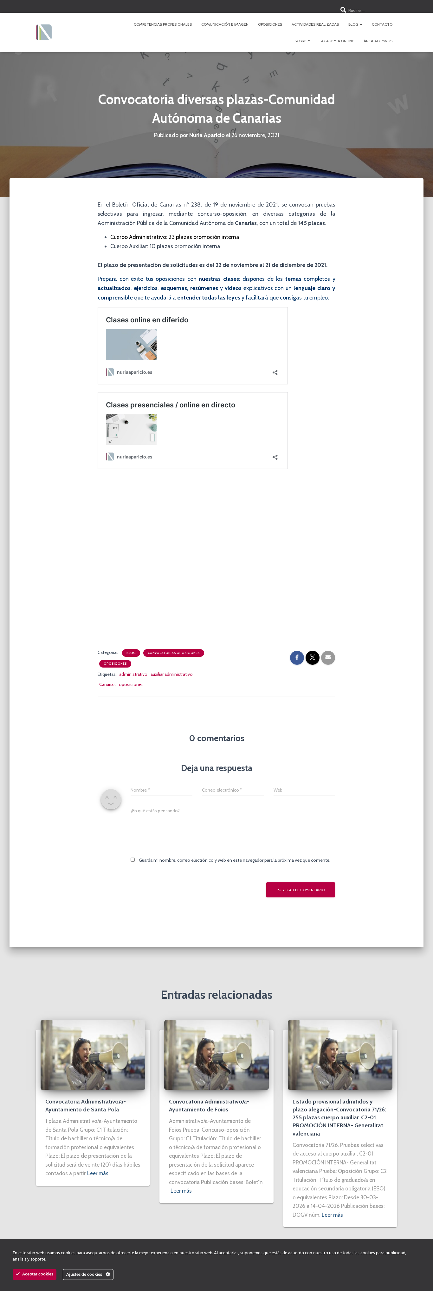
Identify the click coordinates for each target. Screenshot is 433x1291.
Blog (353, 24)
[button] (360, 24)
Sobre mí (303, 40)
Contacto (382, 24)
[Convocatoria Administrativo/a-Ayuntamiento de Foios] (216, 1054)
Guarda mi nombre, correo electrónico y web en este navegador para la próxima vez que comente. (234, 860)
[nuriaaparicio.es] (43, 32)
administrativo (133, 674)
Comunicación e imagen (225, 24)
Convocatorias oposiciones (174, 653)
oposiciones (131, 684)
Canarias (107, 684)
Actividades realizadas (315, 24)
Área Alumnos (378, 40)
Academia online (337, 40)
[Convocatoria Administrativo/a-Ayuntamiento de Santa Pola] (93, 1054)
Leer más (97, 1173)
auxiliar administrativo (172, 674)
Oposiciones (270, 24)
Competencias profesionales (163, 24)
